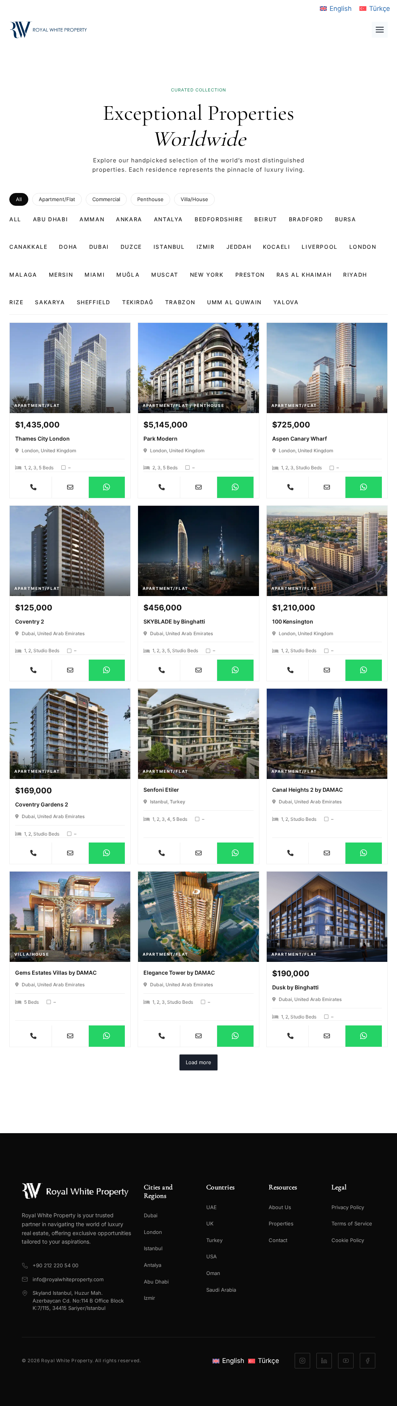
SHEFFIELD (93, 302)
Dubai (150, 1215)
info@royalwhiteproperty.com (68, 1279)
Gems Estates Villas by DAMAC (56, 972)
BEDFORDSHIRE (219, 219)
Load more (198, 1062)
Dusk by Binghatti (295, 987)
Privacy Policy (347, 1207)
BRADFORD (306, 219)
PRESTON (250, 274)
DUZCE (131, 246)
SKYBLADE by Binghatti (174, 621)
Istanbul (153, 1248)
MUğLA (128, 274)
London (153, 1232)
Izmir (149, 1298)
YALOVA (286, 302)
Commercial (106, 199)
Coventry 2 (29, 621)
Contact (278, 1240)
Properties (281, 1223)
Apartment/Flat (57, 199)
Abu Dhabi (156, 1281)
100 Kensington (292, 621)
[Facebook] (367, 1360)
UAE (211, 1207)
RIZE (16, 302)
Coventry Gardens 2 (41, 804)
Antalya (152, 1265)
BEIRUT (265, 219)
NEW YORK (207, 274)
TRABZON (180, 302)
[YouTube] (346, 1360)
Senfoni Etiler (161, 789)
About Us (280, 1207)
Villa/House (194, 199)
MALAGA (23, 274)
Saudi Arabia (221, 1290)
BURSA (345, 219)
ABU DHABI (50, 219)
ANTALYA (168, 219)
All (19, 199)
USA (211, 1256)
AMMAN (91, 219)
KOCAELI (276, 246)
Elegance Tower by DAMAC (179, 972)
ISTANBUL (169, 246)
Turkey (214, 1240)
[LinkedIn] (324, 1360)
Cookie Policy (347, 1240)
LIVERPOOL (319, 246)
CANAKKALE (28, 246)
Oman (213, 1273)
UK (210, 1223)
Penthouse (150, 199)
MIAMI (95, 274)
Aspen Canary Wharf (299, 438)
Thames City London (42, 438)
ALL (15, 219)
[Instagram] (302, 1360)
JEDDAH (239, 246)
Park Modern (160, 438)
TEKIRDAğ (138, 302)
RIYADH (355, 274)
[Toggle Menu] (380, 30)
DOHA (68, 246)
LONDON (362, 246)
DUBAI (99, 246)
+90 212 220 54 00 (55, 1265)
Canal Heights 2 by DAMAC (307, 789)
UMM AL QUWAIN (234, 302)
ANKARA (129, 219)
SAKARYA (50, 302)
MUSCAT (164, 274)
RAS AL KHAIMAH (303, 274)
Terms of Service (351, 1223)
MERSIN (61, 274)
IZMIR (206, 246)
